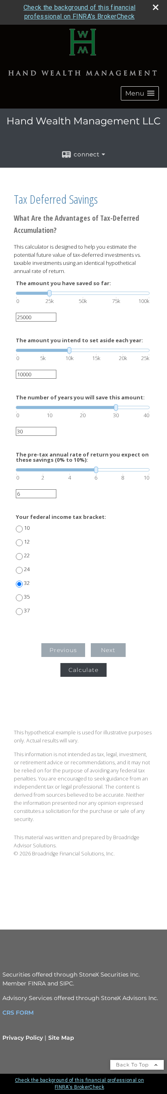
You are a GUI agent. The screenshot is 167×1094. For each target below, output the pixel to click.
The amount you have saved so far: (63, 283)
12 (27, 541)
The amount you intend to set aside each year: (79, 340)
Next (108, 650)
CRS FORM (18, 1012)
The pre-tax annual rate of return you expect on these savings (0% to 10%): (82, 457)
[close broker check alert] (155, 7)
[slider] (83, 293)
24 (27, 569)
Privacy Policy (22, 1037)
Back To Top (133, 1065)
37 (27, 610)
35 (27, 596)
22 (27, 555)
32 (27, 583)
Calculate (83, 670)
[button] (140, 93)
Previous (63, 650)
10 (27, 528)
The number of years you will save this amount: (80, 397)
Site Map (61, 1037)
